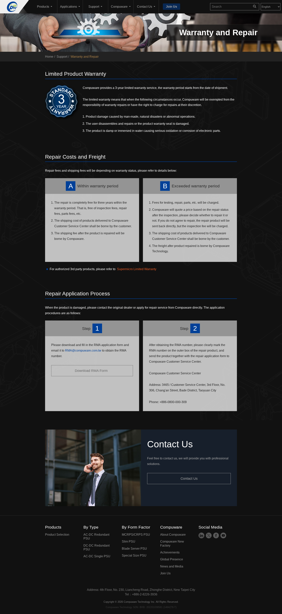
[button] (44, 6)
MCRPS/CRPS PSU (136, 534)
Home (49, 56)
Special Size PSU (134, 555)
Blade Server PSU (134, 548)
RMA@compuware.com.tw (83, 350)
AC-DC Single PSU (96, 556)
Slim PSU (128, 541)
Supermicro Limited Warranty (136, 269)
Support (62, 56)
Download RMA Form (92, 371)
